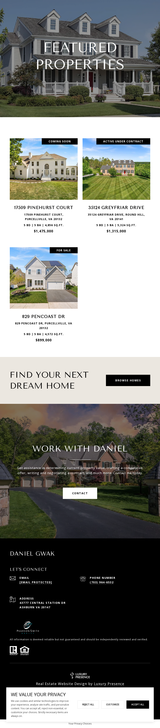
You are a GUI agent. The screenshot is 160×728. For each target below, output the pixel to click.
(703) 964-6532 (102, 582)
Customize (112, 704)
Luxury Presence (109, 683)
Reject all (88, 704)
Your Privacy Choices (80, 723)
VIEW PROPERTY (44, 185)
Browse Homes (128, 380)
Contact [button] (80, 493)
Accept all (137, 704)
